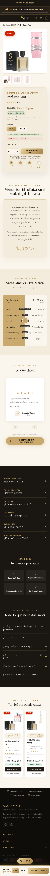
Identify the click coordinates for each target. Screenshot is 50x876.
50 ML (15, 871)
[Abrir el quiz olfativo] (25, 861)
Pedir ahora (13, 765)
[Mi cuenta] (41, 18)
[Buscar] (35, 18)
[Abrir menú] (3, 18)
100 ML (23, 871)
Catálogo (6, 25)
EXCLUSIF (15, 25)
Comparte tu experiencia (26, 437)
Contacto (8, 844)
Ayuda (6, 837)
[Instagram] (5, 820)
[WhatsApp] (11, 820)
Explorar (8, 830)
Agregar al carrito (32, 151)
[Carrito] (46, 18)
